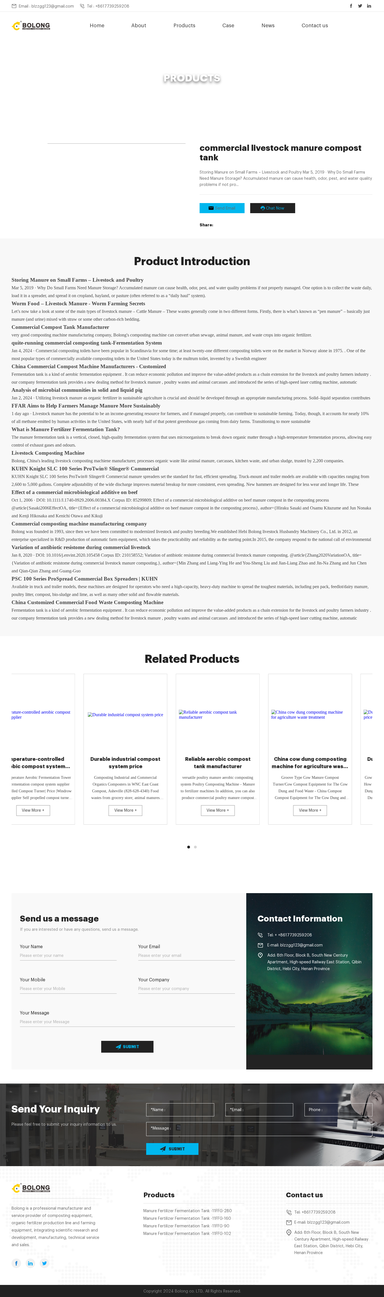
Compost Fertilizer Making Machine (163, 88)
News (268, 25)
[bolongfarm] (31, 26)
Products (184, 25)
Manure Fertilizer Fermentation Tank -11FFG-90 (186, 1226)
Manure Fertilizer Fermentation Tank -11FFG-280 (187, 1211)
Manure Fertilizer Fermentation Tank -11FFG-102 (187, 1234)
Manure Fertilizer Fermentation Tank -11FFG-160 (187, 1219)
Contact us (315, 25)
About (138, 25)
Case (228, 25)
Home (97, 25)
